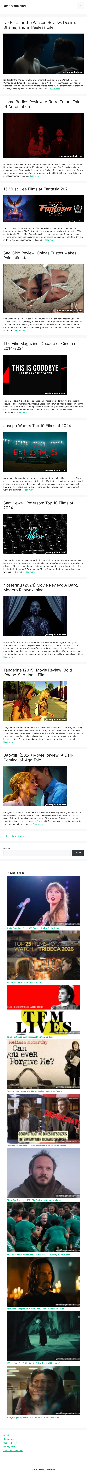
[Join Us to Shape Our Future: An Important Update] (43, 1010)
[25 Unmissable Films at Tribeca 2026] (43, 955)
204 (14, 836)
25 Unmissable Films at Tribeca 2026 (24, 982)
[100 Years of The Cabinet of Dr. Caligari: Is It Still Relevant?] (43, 1336)
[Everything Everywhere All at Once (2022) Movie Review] (43, 1390)
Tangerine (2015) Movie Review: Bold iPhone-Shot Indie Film (37, 672)
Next (20, 836)
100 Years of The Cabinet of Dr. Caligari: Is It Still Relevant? (33, 1363)
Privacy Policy (9, 1447)
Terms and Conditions (13, 1451)
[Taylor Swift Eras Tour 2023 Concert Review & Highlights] (43, 901)
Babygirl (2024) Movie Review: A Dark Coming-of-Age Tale (38, 757)
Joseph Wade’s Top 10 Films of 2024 (37, 425)
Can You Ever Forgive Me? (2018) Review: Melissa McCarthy (34, 1091)
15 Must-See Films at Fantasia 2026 (36, 189)
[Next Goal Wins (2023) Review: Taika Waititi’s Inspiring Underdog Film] (43, 1227)
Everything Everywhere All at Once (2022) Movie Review (33, 1417)
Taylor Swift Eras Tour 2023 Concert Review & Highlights (33, 928)
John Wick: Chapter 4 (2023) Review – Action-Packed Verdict (35, 1309)
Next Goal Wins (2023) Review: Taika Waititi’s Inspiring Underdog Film (39, 1254)
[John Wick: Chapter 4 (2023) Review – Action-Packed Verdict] (43, 1282)
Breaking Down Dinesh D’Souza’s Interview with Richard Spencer (36, 1146)
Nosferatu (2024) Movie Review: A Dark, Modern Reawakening (40, 587)
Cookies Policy (10, 1443)
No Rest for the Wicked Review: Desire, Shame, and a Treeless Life (39, 25)
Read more (55, 89)
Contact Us (8, 1439)
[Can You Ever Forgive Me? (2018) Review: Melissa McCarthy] (43, 1064)
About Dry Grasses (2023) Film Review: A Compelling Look (34, 1200)
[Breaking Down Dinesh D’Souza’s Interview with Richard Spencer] (43, 1119)
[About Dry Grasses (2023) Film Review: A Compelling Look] (43, 1173)
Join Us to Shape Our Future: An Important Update (30, 1037)
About (6, 1435)
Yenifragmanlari (14, 5)
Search (6, 848)
